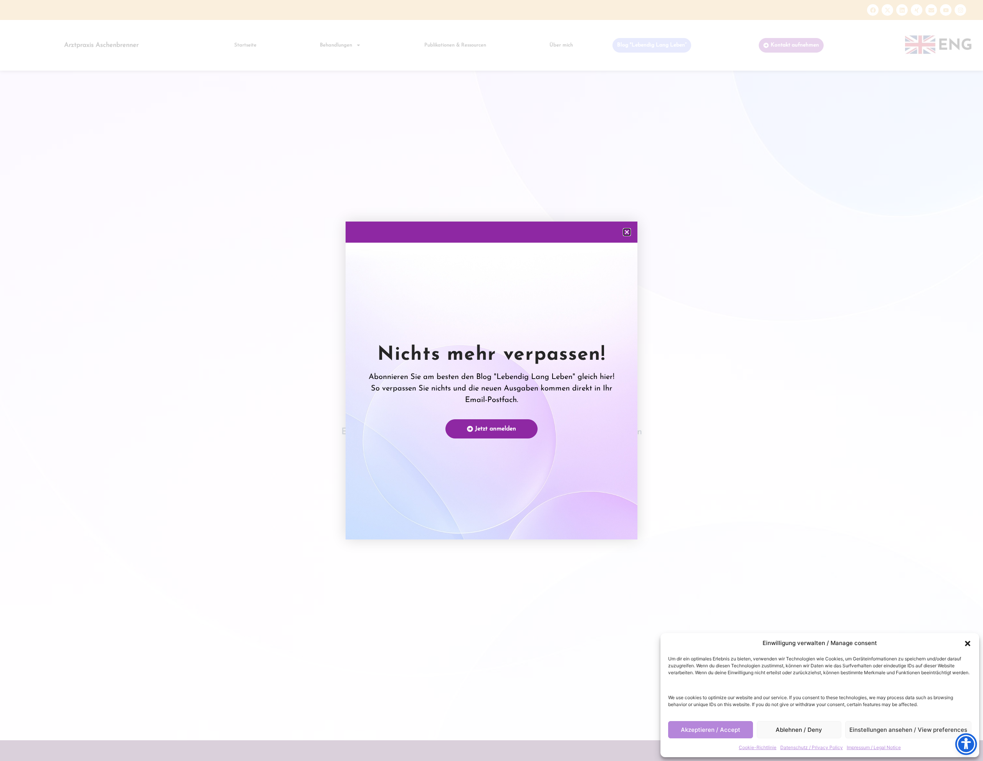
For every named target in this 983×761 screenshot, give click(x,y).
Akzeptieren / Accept (710, 729)
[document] (491, 380)
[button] (967, 643)
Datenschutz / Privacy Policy (811, 747)
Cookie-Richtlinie (757, 747)
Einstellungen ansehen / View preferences (908, 729)
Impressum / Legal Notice (874, 747)
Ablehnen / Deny (799, 729)
